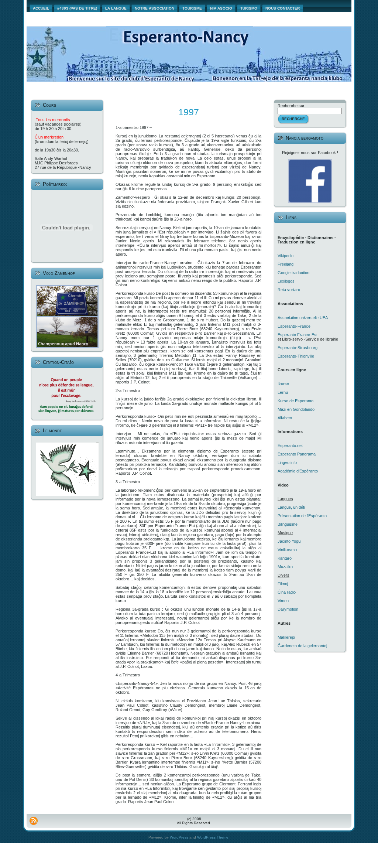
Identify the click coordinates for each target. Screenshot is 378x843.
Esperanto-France (294, 326)
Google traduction (293, 272)
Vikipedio (285, 255)
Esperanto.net (290, 445)
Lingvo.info (287, 462)
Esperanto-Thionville (296, 356)
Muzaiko (285, 566)
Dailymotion (288, 609)
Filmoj (283, 583)
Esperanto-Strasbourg (297, 347)
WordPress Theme (212, 837)
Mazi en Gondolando (296, 409)
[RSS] (34, 821)
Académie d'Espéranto (298, 471)
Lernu (283, 392)
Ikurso (283, 384)
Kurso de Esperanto (295, 401)
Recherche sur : (292, 105)
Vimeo (283, 600)
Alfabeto (285, 418)
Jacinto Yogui (289, 541)
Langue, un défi (291, 507)
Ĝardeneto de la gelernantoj (302, 646)
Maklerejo (286, 637)
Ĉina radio (287, 592)
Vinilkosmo (287, 549)
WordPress (179, 837)
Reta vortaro (289, 289)
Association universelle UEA (303, 317)
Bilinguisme (288, 524)
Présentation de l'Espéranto (302, 515)
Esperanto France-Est (297, 334)
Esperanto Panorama (297, 454)
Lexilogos (286, 281)
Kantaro (285, 558)
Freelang (285, 264)
